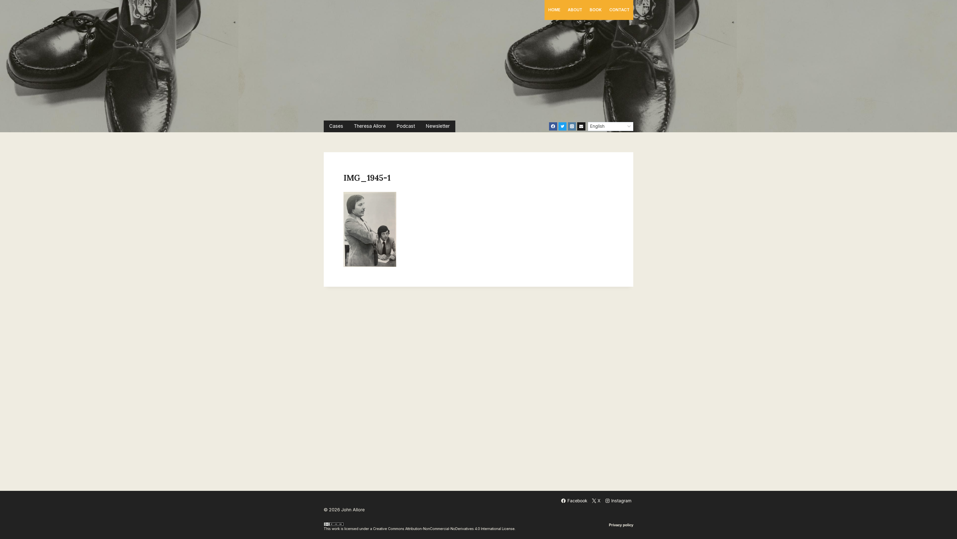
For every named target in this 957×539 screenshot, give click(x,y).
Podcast (406, 126)
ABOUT (575, 9)
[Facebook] (553, 126)
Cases (336, 126)
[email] (581, 126)
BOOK (596, 9)
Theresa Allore (370, 126)
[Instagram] (572, 126)
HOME (554, 9)
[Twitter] (562, 126)
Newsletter (438, 126)
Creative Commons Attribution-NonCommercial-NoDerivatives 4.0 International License (444, 529)
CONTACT (619, 9)
